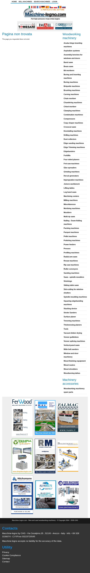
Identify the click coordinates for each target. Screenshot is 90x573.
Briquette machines (72, 86)
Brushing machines (72, 90)
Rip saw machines (71, 265)
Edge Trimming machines (74, 147)
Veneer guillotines (71, 337)
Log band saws (70, 192)
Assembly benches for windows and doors (73, 56)
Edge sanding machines (74, 143)
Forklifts (67, 155)
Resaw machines (71, 261)
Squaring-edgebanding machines (73, 302)
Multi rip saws (69, 216)
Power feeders (70, 244)
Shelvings (68, 281)
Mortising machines (72, 208)
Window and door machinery (71, 355)
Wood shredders (71, 369)
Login (54, 2)
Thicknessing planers (73, 325)
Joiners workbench (72, 184)
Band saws (68, 62)
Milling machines (71, 200)
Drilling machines (71, 135)
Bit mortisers (69, 70)
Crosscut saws (70, 127)
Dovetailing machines (73, 131)
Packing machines (71, 228)
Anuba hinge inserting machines (73, 45)
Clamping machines (72, 111)
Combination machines (73, 115)
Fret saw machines (71, 164)
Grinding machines (71, 172)
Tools (66, 329)
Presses (67, 249)
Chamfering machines (73, 102)
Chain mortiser (70, 98)
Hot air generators (71, 176)
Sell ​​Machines (25, 2)
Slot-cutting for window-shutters (73, 291)
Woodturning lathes (72, 373)
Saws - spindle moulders (74, 277)
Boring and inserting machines (72, 76)
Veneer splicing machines (74, 341)
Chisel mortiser (70, 107)
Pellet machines (70, 236)
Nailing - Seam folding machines (73, 222)
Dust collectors (70, 139)
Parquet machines (71, 232)
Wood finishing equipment (75, 361)
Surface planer (70, 317)
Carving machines (71, 94)
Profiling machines (71, 253)
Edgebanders (69, 151)
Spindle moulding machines (75, 297)
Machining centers (71, 196)
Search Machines (42, 2)
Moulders (67, 212)
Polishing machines (72, 240)
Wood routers (69, 365)
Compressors (69, 119)
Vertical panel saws (72, 345)
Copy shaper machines (73, 123)
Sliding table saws (71, 285)
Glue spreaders (70, 168)
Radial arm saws (70, 257)
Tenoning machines (72, 321)
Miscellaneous (70, 204)
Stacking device (70, 309)
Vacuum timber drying (73, 333)
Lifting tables (69, 188)
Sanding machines (71, 273)
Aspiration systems (72, 51)
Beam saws (68, 66)
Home (14, 2)
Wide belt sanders (71, 349)
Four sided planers (71, 159)
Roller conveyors (71, 269)
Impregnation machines (73, 180)
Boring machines (71, 82)
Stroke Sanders (70, 313)
